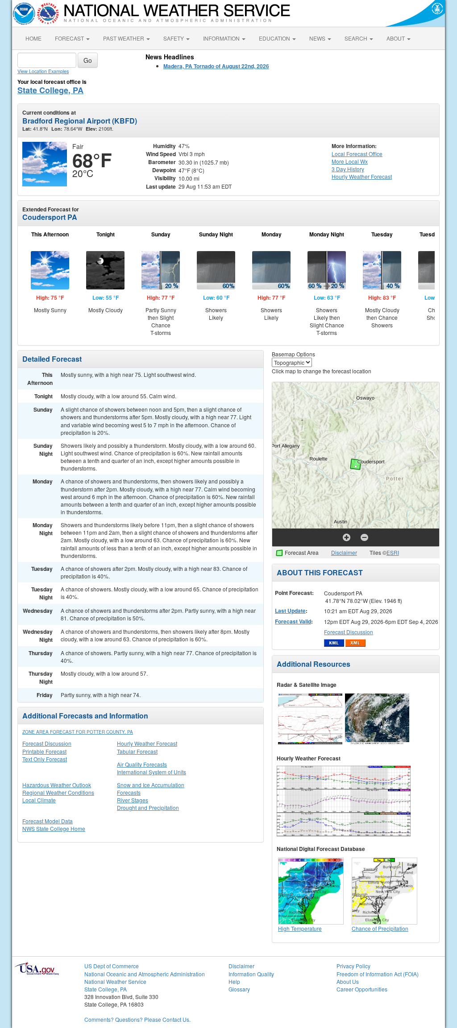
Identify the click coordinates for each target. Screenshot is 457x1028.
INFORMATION (222, 38)
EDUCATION (275, 38)
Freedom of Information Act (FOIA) (378, 974)
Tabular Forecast (137, 751)
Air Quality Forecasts (142, 764)
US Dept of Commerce (111, 966)
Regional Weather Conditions (58, 792)
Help (234, 981)
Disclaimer (344, 552)
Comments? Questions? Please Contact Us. (137, 1019)
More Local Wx (350, 161)
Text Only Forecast (44, 759)
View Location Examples (43, 71)
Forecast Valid (293, 621)
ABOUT (396, 38)
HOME (33, 38)
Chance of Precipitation (380, 928)
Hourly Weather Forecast (147, 743)
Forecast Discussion (46, 743)
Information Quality (251, 974)
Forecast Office (357, 153)
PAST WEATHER (124, 38)
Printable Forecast (44, 751)
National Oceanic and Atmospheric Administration (144, 974)
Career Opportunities (362, 989)
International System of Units (151, 772)
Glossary (239, 989)
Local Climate (39, 800)
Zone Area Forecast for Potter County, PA (77, 732)
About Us (348, 981)
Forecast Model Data (47, 821)
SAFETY (174, 38)
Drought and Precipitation (148, 807)
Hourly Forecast (362, 176)
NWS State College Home (53, 828)
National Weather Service (115, 981)
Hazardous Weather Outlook (56, 785)
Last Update (290, 611)
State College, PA (50, 90)
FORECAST (70, 38)
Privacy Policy (353, 966)
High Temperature (300, 928)
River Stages (132, 800)
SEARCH (357, 38)
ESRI (392, 552)
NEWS (318, 38)
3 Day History (348, 169)
